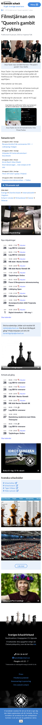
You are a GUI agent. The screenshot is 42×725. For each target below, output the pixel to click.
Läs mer (21, 566)
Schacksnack (9, 485)
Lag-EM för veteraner (17, 248)
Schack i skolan (7, 198)
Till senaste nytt (12, 185)
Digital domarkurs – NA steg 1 (20, 312)
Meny (33, 4)
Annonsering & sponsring (21, 681)
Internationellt (28, 192)
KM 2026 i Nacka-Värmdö (18, 261)
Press (21, 674)
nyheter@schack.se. (11, 328)
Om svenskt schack (21, 685)
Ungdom (4, 195)
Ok (21, 721)
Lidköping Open (15, 289)
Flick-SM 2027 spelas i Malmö (14, 173)
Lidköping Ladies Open (18, 296)
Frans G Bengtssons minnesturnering (24, 282)
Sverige (4, 192)
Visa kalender (6, 317)
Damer (30, 198)
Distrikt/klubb (15, 192)
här (35, 644)
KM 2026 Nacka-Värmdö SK (19, 268)
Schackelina (9, 483)
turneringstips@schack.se (13, 333)
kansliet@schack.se (22, 658)
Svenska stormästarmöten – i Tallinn (16, 180)
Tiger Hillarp (9, 488)
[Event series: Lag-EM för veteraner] (18, 407)
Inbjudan (22, 245)
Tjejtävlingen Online (17, 275)
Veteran (4, 200)
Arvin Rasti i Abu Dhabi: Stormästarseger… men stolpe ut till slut (16, 164)
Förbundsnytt (20, 198)
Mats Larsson (10, 491)
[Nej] (39, 716)
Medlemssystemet (21, 678)
